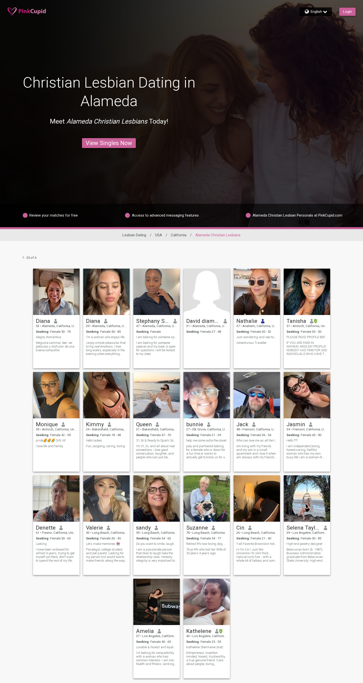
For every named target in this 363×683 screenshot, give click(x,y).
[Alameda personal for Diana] (106, 292)
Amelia (145, 631)
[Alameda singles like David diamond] (206, 292)
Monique (47, 424)
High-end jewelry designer (304, 544)
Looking (41, 544)
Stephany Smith (153, 321)
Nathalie (246, 321)
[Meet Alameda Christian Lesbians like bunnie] (206, 395)
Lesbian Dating (134, 235)
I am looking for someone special (156, 337)
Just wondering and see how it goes (256, 337)
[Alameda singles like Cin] (257, 498)
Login (347, 11)
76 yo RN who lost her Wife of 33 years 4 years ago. (206, 551)
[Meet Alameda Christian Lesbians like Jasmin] (307, 395)
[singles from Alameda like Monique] (56, 395)
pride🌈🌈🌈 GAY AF (51, 440)
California (178, 235)
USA (158, 235)
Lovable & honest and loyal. (155, 647)
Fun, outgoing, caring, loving (105, 446)
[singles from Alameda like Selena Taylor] (307, 498)
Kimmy (95, 424)
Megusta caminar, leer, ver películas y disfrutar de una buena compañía (55, 346)
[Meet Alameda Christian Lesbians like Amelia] (156, 602)
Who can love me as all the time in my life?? (256, 440)
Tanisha (296, 321)
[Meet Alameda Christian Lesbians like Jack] (257, 395)
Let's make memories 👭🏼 (103, 544)
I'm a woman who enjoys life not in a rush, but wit (106, 337)
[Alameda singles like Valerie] (106, 498)
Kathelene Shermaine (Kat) (204, 647)
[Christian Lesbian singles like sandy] (156, 498)
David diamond (203, 321)
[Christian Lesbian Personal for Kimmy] (106, 395)
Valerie (94, 527)
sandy (143, 527)
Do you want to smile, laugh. (155, 544)
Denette (46, 527)
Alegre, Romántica (48, 337)
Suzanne (197, 527)
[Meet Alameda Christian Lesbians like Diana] (56, 292)
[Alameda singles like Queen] (156, 395)
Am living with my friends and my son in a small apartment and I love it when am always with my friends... (256, 451)
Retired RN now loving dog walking (206, 544)
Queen (144, 424)
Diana (43, 321)
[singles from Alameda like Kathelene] (206, 602)
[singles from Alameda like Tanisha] (307, 292)
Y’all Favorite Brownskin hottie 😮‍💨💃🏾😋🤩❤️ (256, 544)
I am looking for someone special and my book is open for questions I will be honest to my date (156, 348)
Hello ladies (94, 440)
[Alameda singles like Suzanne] (206, 498)
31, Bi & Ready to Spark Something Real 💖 (156, 440)
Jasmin (295, 424)
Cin (240, 527)
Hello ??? (292, 440)
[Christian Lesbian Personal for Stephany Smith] (156, 292)
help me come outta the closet (206, 440)
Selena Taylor (303, 527)
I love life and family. (49, 446)
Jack (242, 424)
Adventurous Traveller (251, 343)
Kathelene (198, 631)
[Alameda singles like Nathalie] (257, 292)
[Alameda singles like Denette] (56, 498)
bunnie (194, 424)
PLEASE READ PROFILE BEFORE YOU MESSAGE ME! (306, 337)
